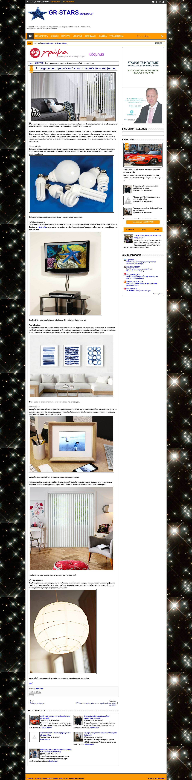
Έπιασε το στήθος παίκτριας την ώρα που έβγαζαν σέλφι (146, 198)
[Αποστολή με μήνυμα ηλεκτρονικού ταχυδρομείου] (30, 692)
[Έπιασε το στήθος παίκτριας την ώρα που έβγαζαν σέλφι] (127, 200)
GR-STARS (161, 778)
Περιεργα (65, 36)
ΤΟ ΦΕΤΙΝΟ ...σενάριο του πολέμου (138, 291)
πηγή (31, 683)
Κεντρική (30, 36)
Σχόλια (143, 229)
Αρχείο (156, 229)
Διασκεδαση (90, 36)
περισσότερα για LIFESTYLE (143, 222)
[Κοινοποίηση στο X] (35, 692)
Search (162, 36)
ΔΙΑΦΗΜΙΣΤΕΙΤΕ (68, 2)
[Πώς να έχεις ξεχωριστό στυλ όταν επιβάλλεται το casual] (127, 189)
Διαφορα (103, 36)
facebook (156, 2)
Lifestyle (77, 36)
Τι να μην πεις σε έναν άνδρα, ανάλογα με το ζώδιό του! (147, 209)
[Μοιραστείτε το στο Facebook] (37, 692)
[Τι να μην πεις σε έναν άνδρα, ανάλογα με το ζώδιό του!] (127, 211)
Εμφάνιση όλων (157, 294)
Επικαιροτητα (41, 36)
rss (163, 2)
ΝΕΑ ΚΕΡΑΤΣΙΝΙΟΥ (133, 267)
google (160, 2)
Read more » (47, 728)
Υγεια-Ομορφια (116, 36)
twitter (153, 2)
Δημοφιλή (130, 229)
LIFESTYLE (39, 689)
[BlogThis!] (32, 692)
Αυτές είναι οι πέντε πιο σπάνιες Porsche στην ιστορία (141, 171)
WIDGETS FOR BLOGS (134, 282)
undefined (56, 720)
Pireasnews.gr (131, 289)
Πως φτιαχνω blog (133, 274)
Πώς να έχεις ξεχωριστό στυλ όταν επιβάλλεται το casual (145, 187)
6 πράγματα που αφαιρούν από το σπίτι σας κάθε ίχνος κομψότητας (76, 68)
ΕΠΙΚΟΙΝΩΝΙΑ (55, 2)
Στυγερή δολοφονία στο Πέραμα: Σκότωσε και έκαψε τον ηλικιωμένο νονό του (65, 43)
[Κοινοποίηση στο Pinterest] (40, 692)
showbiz (55, 36)
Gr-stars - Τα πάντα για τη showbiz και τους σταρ (44, 778)
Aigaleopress (131, 260)
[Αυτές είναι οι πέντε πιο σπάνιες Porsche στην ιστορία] (143, 155)
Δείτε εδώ (42, 227)
